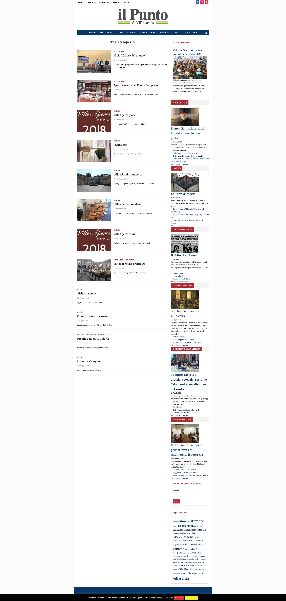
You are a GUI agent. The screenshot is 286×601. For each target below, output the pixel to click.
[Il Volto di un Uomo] (185, 244)
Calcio (204, 530)
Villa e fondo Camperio (128, 174)
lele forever (202, 556)
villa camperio (195, 573)
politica (92, 32)
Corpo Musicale (130, 260)
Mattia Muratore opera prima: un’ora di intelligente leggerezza (187, 450)
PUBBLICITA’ (116, 2)
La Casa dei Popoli (187, 556)
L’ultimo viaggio (179, 337)
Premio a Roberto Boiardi (93, 338)
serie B (175, 569)
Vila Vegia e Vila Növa (181, 413)
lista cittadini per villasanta (183, 559)
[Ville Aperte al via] (94, 240)
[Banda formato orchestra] (94, 270)
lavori (196, 556)
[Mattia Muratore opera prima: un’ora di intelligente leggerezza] (185, 433)
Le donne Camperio (89, 361)
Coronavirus (198, 540)
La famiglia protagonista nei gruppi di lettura (190, 475)
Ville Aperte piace (124, 115)
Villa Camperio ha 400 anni (183, 340)
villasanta (181, 578)
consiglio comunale (185, 540)
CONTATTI (92, 2)
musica (196, 559)
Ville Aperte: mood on (127, 204)
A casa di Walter (179, 276)
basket (176, 530)
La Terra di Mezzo (183, 194)
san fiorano (195, 565)
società (177, 32)
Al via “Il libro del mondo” (130, 55)
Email (176, 491)
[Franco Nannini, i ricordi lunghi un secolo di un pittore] (185, 117)
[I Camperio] (94, 151)
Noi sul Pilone (178, 273)
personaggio (131, 32)
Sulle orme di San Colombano (184, 470)
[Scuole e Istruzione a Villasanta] (185, 299)
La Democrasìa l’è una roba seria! (186, 410)
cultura (109, 32)
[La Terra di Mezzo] (185, 182)
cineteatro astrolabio (180, 533)
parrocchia (203, 559)
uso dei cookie (191, 598)
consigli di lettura (181, 419)
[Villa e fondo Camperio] (94, 180)
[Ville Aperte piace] (94, 121)
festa (186, 549)
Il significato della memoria (186, 349)
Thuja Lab (201, 569)
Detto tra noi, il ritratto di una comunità (188, 156)
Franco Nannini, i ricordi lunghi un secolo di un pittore (187, 133)
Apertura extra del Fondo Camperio (136, 85)
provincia (143, 32)
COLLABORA (103, 2)
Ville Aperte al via (125, 234)
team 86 (194, 569)
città (101, 32)
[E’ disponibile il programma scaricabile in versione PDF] (190, 67)
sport (152, 32)
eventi (195, 32)
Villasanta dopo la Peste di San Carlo (187, 342)
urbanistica (177, 573)
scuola (202, 565)
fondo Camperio (187, 553)
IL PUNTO (81, 2)
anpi (175, 526)
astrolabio (197, 526)
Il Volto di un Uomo (184, 255)
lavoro (120, 32)
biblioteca (182, 530)
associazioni (164, 32)
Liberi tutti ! (177, 407)
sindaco (182, 569)
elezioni (194, 545)
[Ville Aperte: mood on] (94, 210)
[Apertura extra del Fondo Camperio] (94, 91)
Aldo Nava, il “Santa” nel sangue (185, 153)
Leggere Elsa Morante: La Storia (185, 473)
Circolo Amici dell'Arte (96, 335)
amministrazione (191, 521)
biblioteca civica (194, 530)
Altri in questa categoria (180, 165)
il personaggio (179, 103)
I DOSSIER (176, 168)
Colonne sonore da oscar (92, 316)
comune (188, 536)
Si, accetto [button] (179, 598)
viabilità (183, 573)
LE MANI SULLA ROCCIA (182, 229)
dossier (187, 32)
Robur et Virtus (185, 565)
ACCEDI (127, 2)
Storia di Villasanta (182, 285)
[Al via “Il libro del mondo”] (94, 61)
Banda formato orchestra (129, 263)
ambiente (176, 521)
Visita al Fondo (86, 293)
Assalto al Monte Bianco (182, 279)
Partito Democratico (182, 562)
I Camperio (120, 144)
